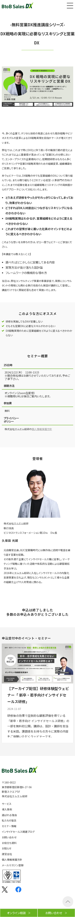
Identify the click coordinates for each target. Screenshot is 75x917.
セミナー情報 (9, 826)
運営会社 (7, 854)
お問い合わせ (9, 837)
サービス (6, 803)
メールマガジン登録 (12, 865)
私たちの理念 (9, 820)
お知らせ (6, 848)
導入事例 (7, 809)
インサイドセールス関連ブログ (18, 831)
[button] (69, 4)
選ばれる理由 (9, 815)
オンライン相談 (16, 913)
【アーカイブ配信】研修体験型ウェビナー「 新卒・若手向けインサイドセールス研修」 (38, 695)
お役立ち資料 (9, 843)
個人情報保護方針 (42, 429)
